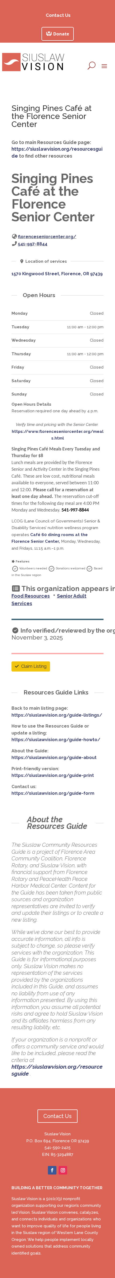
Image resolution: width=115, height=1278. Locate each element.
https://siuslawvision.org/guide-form (52, 793)
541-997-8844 (32, 243)
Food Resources (30, 596)
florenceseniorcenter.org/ (47, 236)
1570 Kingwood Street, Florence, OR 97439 (57, 273)
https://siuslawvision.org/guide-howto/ (55, 739)
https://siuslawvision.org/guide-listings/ (56, 715)
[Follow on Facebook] (52, 1170)
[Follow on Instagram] (63, 1170)
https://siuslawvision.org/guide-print (52, 775)
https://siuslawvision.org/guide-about (54, 757)
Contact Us (58, 15)
